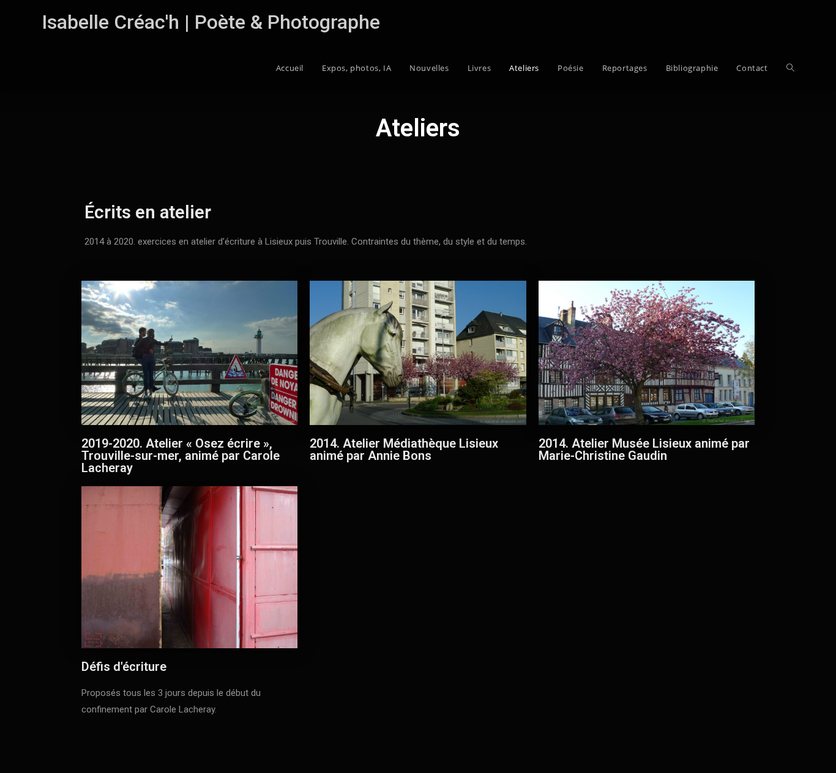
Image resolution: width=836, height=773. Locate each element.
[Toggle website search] (790, 68)
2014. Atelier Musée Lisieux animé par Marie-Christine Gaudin (644, 449)
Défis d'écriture (123, 666)
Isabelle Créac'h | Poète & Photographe (211, 22)
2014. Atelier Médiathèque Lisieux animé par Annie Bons (404, 449)
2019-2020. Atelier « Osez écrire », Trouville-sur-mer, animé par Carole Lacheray (180, 455)
